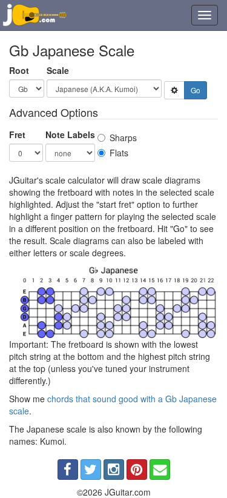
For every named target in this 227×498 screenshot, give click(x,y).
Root (19, 70)
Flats (119, 153)
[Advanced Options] (174, 90)
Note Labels (70, 134)
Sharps (123, 137)
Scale (58, 70)
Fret (17, 134)
